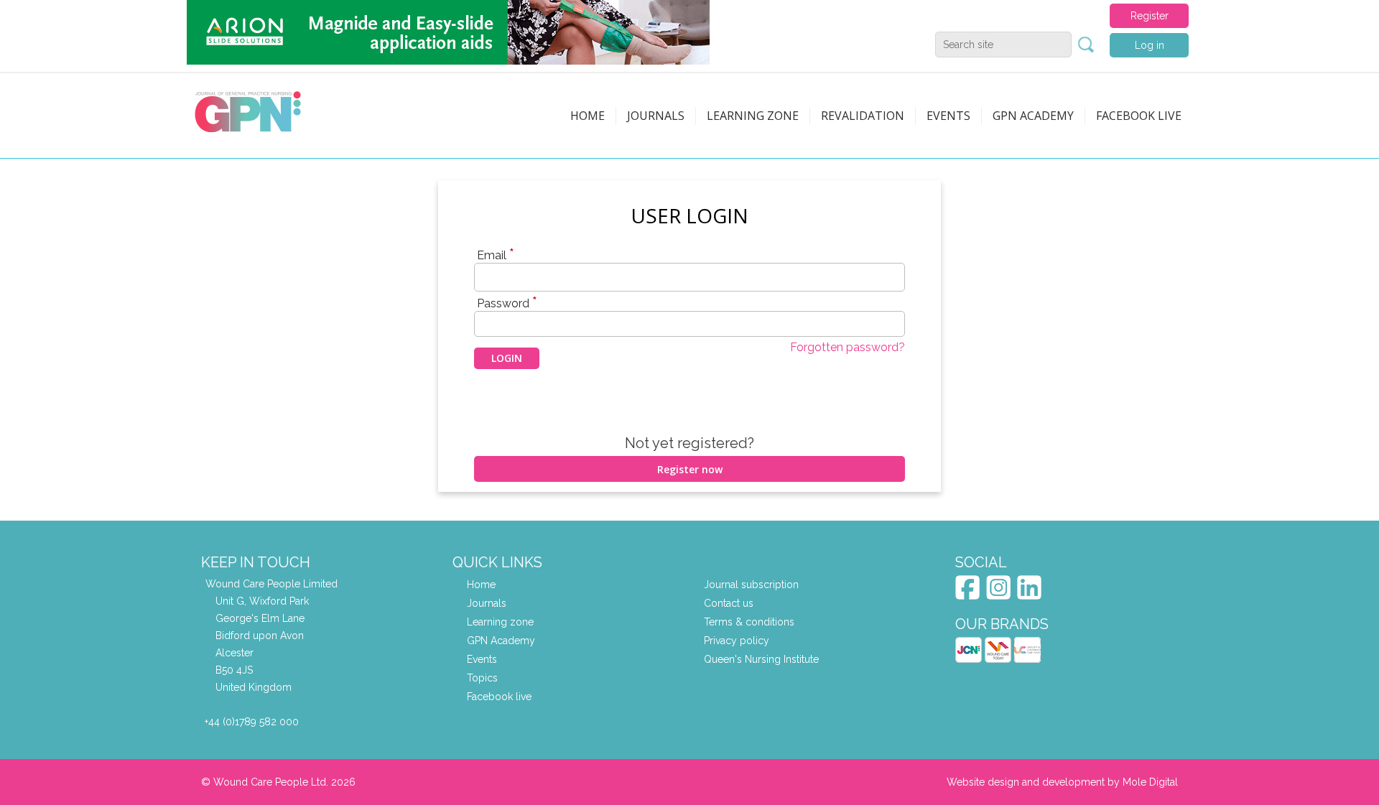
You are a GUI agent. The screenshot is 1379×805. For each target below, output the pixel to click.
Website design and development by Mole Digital (1062, 782)
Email (495, 255)
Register (1149, 16)
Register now (690, 469)
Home (587, 116)
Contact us (728, 603)
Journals (655, 116)
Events (948, 116)
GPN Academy (1033, 116)
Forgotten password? (847, 347)
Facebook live (499, 696)
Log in (1149, 45)
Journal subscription (751, 584)
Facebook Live (1138, 116)
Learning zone (753, 116)
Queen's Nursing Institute (761, 659)
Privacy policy (736, 640)
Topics (482, 678)
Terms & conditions (749, 622)
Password (507, 303)
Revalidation (862, 116)
